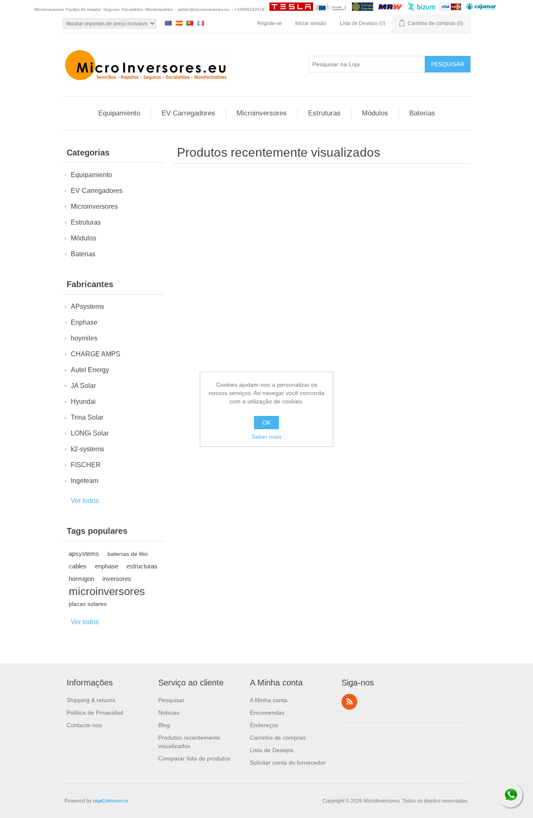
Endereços (264, 725)
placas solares (88, 603)
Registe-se (269, 23)
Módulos (375, 113)
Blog (164, 725)
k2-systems (87, 449)
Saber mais (266, 436)
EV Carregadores (188, 113)
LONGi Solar (90, 433)
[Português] (190, 23)
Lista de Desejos (272, 750)
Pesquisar (171, 700)
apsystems (84, 553)
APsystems (87, 306)
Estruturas (324, 113)
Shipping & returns (91, 700)
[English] (168, 23)
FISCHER (86, 464)
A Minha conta (268, 700)
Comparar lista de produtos (194, 758)
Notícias (168, 712)
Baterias (422, 113)
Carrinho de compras (278, 737)
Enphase (84, 322)
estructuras (142, 566)
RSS (349, 702)
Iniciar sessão (310, 23)
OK (266, 422)
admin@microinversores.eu (203, 9)
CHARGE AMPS (95, 354)
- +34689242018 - (249, 9)
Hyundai (83, 401)
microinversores (107, 591)
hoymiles (84, 338)
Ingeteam (84, 480)
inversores (116, 578)
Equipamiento (119, 113)
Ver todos (85, 500)
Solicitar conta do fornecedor (288, 762)
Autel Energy (90, 369)
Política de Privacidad (95, 712)
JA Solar (83, 385)
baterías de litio (127, 553)
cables (78, 566)
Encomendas (267, 712)
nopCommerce (110, 801)
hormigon (81, 578)
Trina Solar (87, 417)
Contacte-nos (84, 725)
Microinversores (262, 113)
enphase (106, 566)
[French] (201, 23)
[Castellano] (179, 23)
